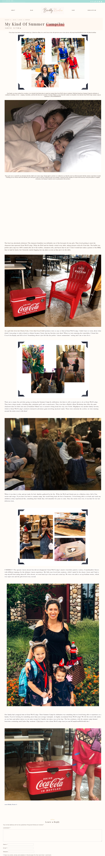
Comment (6, 828)
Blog (31, 10)
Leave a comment (24, 19)
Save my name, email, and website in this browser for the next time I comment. (28, 855)
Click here (39, 721)
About (13, 10)
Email (5, 848)
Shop (73, 10)
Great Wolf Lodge (61, 93)
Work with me (92, 10)
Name (5, 844)
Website (5, 851)
